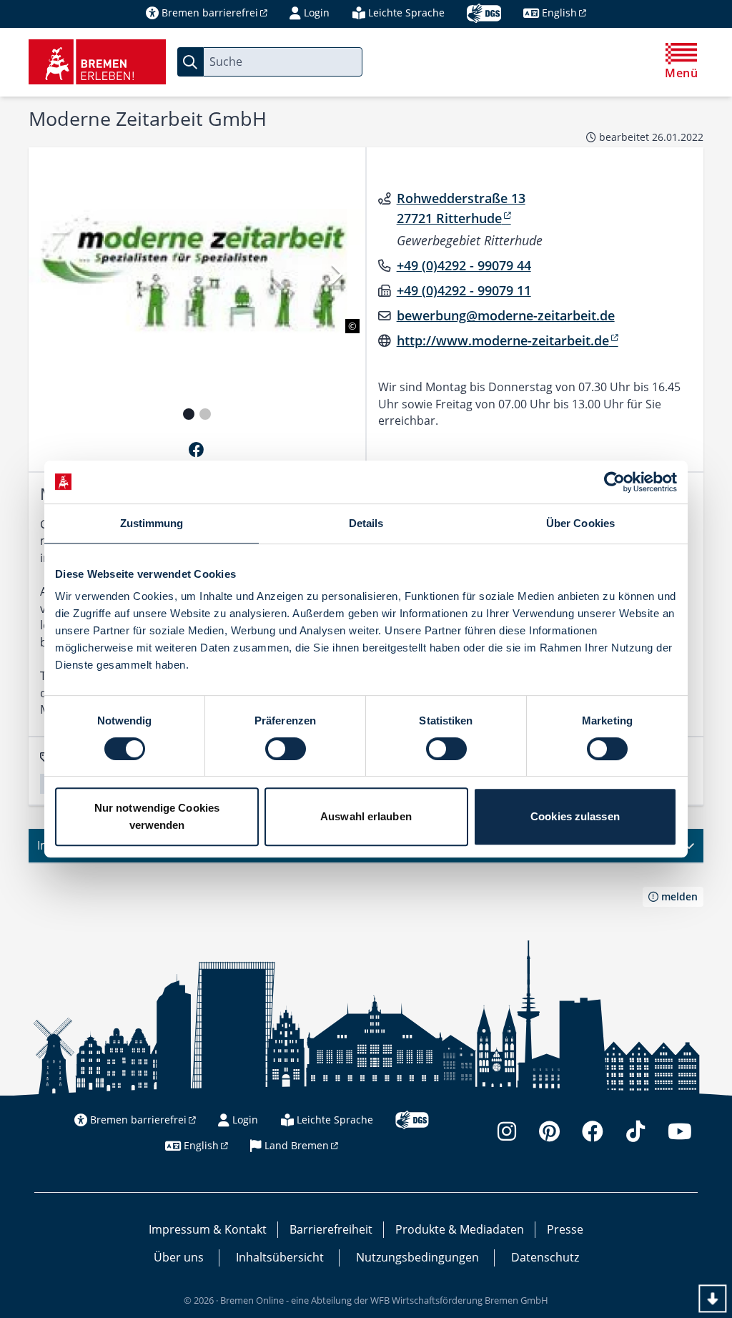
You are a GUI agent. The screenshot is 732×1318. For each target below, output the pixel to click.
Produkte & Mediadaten (459, 1229)
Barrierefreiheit (331, 1229)
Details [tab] (366, 523)
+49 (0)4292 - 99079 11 (464, 290)
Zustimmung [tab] (152, 523)
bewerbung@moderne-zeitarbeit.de (506, 315)
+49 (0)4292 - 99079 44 (464, 265)
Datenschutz (545, 1257)
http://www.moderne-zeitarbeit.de (503, 340)
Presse (565, 1229)
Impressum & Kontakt (208, 1229)
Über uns (179, 1257)
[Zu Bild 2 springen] (205, 414)
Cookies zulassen (575, 816)
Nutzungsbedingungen (417, 1257)
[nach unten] (712, 1298)
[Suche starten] (190, 62)
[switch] (285, 748)
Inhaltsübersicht (280, 1257)
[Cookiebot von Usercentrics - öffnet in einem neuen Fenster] (614, 482)
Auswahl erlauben (366, 816)
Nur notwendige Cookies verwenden (156, 816)
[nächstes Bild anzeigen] (335, 273)
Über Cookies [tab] (580, 523)
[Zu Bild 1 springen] (188, 414)
